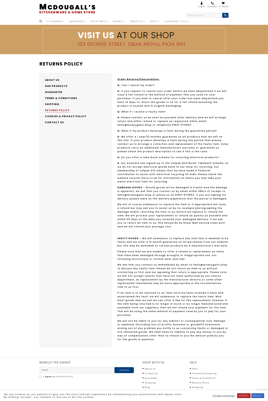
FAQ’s (195, 368)
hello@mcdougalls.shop (134, 124)
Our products (56, 86)
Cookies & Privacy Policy (65, 116)
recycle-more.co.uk (143, 178)
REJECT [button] (257, 395)
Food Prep (98, 21)
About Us (52, 80)
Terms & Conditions (61, 98)
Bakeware (76, 21)
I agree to (57, 376)
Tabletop (136, 21)
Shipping (52, 104)
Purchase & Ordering (204, 373)
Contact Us (54, 122)
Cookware (54, 21)
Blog (147, 387)
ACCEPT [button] (244, 395)
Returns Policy (57, 110)
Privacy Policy (64, 376)
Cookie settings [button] (224, 395)
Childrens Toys (175, 21)
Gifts (153, 21)
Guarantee (53, 92)
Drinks (117, 21)
